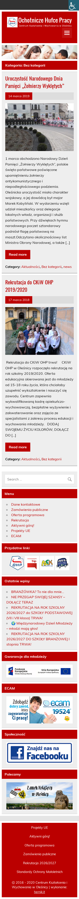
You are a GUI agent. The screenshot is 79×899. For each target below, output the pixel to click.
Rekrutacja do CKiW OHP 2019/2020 (29, 285)
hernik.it (39, 892)
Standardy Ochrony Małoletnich (40, 871)
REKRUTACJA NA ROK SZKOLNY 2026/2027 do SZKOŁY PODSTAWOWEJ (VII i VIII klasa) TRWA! (39, 612)
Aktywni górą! (22, 525)
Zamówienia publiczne (29, 509)
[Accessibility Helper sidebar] (73, 5)
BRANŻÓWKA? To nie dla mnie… (37, 591)
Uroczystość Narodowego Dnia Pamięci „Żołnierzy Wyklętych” (34, 82)
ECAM (16, 536)
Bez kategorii (51, 267)
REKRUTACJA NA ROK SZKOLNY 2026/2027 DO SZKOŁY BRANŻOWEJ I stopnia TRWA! (38, 639)
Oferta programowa (27, 515)
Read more (18, 254)
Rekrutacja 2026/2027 (39, 863)
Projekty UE (20, 530)
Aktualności (30, 267)
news (67, 267)
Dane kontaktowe (25, 504)
